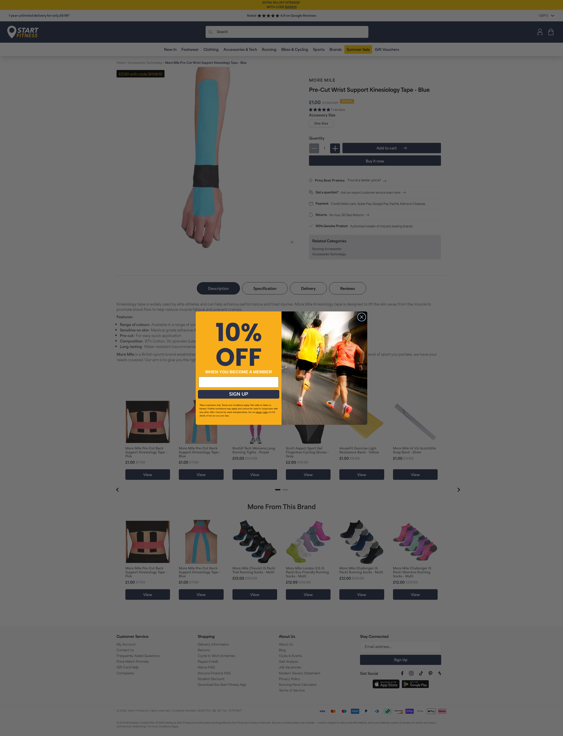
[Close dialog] (362, 317)
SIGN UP (238, 394)
